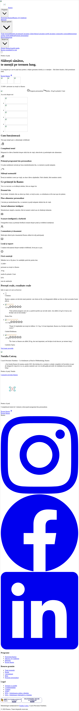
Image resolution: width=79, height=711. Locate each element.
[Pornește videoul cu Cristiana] (6, 294)
